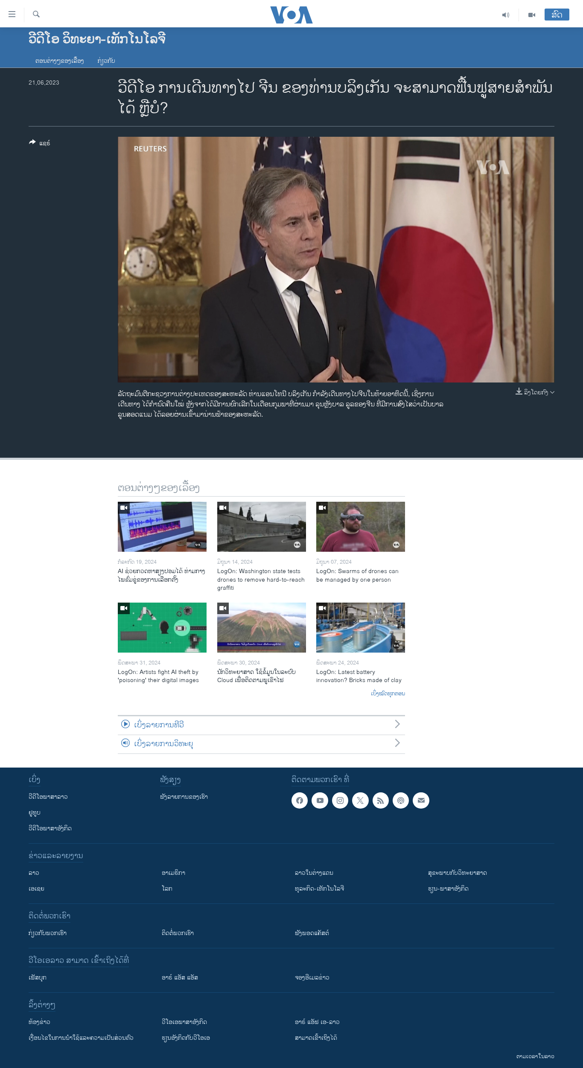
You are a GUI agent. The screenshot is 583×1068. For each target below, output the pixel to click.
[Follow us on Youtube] (320, 800)
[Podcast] (401, 800)
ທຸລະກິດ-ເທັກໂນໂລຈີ (319, 888)
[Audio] (506, 15)
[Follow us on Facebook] (300, 800)
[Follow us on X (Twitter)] (360, 800)
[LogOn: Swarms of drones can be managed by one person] (360, 527)
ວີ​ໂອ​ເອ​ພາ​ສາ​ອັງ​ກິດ (184, 1022)
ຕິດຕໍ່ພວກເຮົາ (178, 933)
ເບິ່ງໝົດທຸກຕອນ (388, 694)
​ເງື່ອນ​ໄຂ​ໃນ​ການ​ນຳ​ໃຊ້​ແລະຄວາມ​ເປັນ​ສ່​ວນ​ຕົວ (81, 1037)
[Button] (39, 145)
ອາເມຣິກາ (173, 872)
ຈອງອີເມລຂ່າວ (312, 977)
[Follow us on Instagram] (340, 800)
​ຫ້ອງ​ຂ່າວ (39, 1022)
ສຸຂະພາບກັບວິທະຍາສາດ (457, 872)
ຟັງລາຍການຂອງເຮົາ (184, 796)
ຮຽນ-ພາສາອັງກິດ (448, 888)
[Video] (532, 15)
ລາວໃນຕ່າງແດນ (314, 872)
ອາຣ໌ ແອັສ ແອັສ (180, 977)
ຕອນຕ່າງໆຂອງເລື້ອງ (59, 61)
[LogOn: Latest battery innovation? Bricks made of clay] (360, 628)
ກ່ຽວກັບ (106, 61)
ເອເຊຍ (36, 888)
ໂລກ (167, 888)
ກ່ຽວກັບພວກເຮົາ (48, 933)
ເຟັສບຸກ (38, 977)
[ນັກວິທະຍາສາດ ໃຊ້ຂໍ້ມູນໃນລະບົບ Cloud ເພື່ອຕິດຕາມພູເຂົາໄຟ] (261, 628)
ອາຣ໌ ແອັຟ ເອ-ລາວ (317, 1022)
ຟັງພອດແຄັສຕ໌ (312, 933)
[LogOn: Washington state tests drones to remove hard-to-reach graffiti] (261, 527)
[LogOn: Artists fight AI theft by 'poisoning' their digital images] (162, 628)
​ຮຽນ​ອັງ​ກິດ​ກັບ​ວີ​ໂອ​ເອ (186, 1037)
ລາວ (34, 872)
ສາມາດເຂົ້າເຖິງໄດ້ (316, 1037)
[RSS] (381, 800)
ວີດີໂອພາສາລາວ (48, 796)
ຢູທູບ (35, 812)
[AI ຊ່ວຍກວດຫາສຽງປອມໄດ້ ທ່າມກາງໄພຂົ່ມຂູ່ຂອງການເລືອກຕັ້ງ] (162, 527)
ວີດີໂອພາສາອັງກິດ (50, 828)
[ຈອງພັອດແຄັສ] (421, 800)
